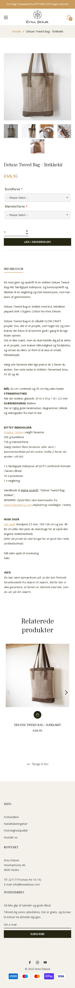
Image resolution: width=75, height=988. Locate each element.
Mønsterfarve (15, 206)
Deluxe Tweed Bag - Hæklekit (37, 725)
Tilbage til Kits (39, 764)
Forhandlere (11, 817)
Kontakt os (11, 837)
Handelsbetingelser (16, 824)
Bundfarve (12, 189)
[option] (37, 692)
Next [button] (66, 692)
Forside (16, 31)
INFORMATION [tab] (13, 269)
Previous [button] (8, 692)
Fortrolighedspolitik (16, 830)
